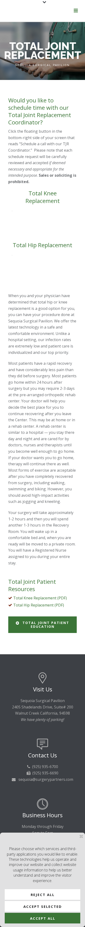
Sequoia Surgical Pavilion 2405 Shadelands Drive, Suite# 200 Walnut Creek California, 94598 (42, 707)
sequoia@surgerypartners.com (45, 779)
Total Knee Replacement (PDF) (40, 598)
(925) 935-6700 (45, 766)
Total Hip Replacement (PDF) (38, 605)
